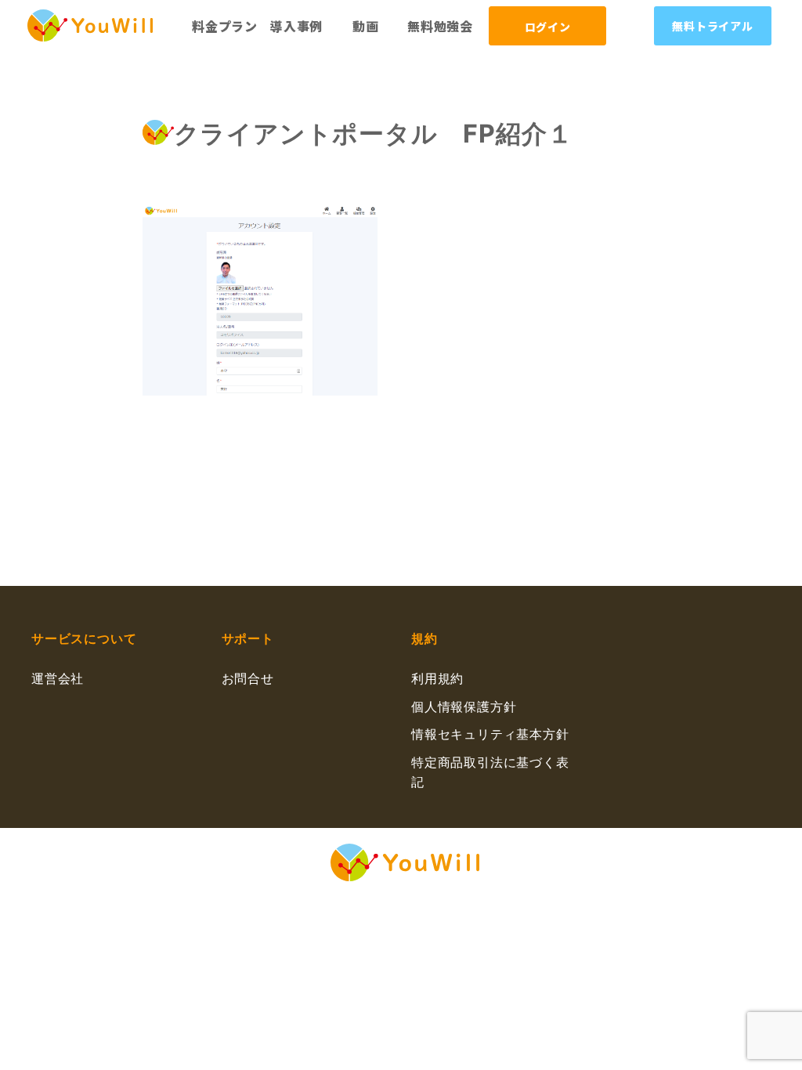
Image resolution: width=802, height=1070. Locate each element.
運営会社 (57, 678)
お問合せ (248, 678)
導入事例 (296, 26)
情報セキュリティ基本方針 (490, 734)
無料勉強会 (440, 26)
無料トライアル (712, 26)
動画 (365, 26)
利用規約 (437, 678)
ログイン (548, 26)
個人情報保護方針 (463, 706)
